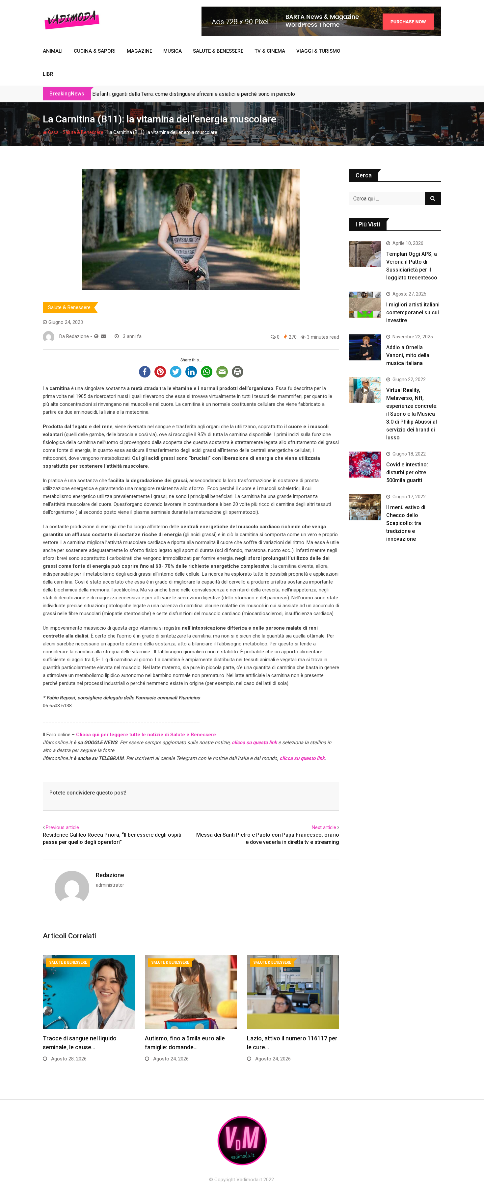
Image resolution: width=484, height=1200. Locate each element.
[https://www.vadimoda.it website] (96, 336)
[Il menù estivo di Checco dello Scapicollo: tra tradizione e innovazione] (365, 507)
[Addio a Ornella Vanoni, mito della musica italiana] (365, 347)
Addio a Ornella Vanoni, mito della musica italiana (407, 355)
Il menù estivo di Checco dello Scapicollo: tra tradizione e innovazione (405, 523)
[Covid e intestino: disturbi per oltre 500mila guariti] (365, 464)
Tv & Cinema (270, 51)
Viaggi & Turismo (318, 51)
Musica (172, 51)
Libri (49, 74)
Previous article (62, 827)
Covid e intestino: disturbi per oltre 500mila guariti (407, 472)
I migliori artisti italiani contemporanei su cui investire (413, 312)
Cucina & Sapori (95, 51)
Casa (53, 132)
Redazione (110, 875)
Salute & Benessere (218, 51)
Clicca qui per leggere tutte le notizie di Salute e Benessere (146, 735)
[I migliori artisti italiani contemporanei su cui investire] (365, 304)
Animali (53, 51)
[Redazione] (103, 336)
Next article (324, 827)
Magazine (139, 51)
